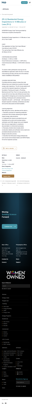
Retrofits (5, 325)
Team (4, 384)
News (4, 372)
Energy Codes (5, 298)
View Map (4, 256)
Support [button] (18, 262)
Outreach (5, 334)
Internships (19, 366)
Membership (6, 342)
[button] (30, 2)
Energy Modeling (7, 308)
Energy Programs (6, 316)
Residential (9, 170)
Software (18, 347)
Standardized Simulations (9, 353)
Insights (4, 368)
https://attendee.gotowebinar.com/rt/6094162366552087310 (8, 176)
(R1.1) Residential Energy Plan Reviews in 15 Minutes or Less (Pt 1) (9, 183)
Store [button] (17, 259)
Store (3, 388)
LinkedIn (20, 372)
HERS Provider (5, 339)
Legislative (5, 376)
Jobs (18, 364)
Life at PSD (20, 362)
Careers (18, 358)
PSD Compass (20, 351)
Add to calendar (10, 148)
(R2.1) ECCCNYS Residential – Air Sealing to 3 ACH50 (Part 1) (23, 182)
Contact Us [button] (5, 259)
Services (4, 294)
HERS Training (6, 344)
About (3, 379)
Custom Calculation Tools (9, 366)
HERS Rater (6, 306)
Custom (5, 336)
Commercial (5, 329)
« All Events (5, 9)
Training (4, 303)
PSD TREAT (20, 353)
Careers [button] (4, 262)
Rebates (5, 323)
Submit (19, 390)
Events (5, 374)
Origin (4, 382)
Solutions (4, 347)
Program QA (5, 300)
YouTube (20, 374)
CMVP (4, 310)
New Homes (6, 321)
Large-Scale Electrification (9, 351)
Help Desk (19, 355)
